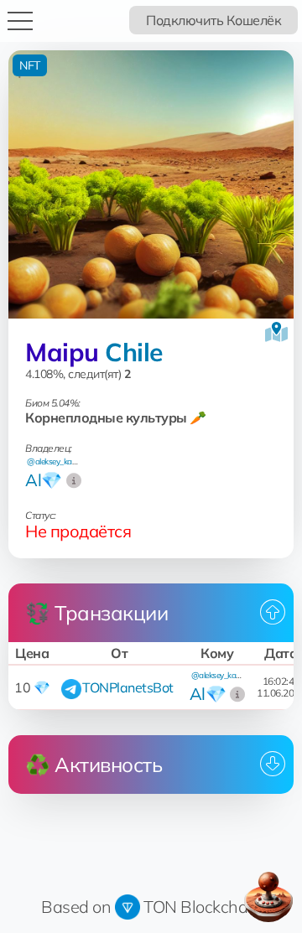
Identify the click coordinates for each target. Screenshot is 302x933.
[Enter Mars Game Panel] (268, 897)
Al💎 (43, 479)
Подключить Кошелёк (213, 20)
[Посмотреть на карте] (276, 332)
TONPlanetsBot (128, 687)
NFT (29, 65)
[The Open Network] (127, 906)
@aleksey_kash (54, 461)
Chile (134, 352)
